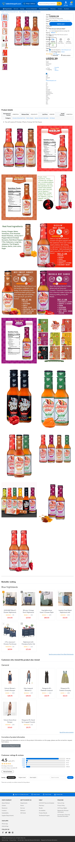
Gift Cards (23, 813)
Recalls (41, 808)
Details (63, 51)
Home (2, 12)
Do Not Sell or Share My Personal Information (64, 815)
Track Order (48, 794)
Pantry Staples (22, 12)
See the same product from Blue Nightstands (61, 654)
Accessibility (42, 810)
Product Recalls (43, 813)
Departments (8, 9)
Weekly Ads (59, 794)
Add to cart (60, 24)
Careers (60, 9)
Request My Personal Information (63, 811)
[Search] (59, 3)
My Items (66, 9)
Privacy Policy (61, 805)
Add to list (55, 55)
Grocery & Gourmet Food (11, 12)
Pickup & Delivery (43, 9)
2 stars (23, 764)
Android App (5, 826)
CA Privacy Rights (62, 808)
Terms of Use (61, 803)
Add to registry (67, 55)
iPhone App (5, 823)
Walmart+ (23, 810)
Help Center (36, 794)
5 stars (23, 758)
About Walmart (6, 803)
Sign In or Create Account (21, 794)
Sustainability (5, 813)
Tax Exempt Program (44, 815)
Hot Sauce (52, 118)
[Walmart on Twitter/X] (6, 833)
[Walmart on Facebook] (3, 833)
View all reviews (7, 771)
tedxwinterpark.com (51, 80)
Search (70, 777)
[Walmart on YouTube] (9, 833)
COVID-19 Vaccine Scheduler (46, 803)
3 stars (23, 762)
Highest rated (22, 777)
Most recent (11, 777)
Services (16, 9)
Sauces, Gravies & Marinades (34, 12)
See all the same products (67, 732)
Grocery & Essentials (31, 9)
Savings (22, 9)
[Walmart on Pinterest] (13, 833)
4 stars (23, 760)
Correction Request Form (11, 746)
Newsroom (4, 808)
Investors (4, 810)
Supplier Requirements (8, 815)
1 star (24, 766)
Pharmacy (53, 9)
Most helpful (33, 777)
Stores (22, 805)
